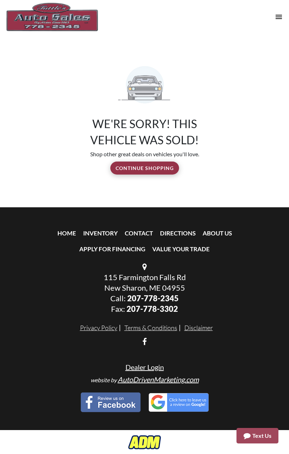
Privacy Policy (98, 328)
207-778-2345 (153, 298)
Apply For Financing (112, 249)
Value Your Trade (181, 249)
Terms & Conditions (150, 328)
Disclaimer (198, 328)
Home (66, 233)
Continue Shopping (145, 168)
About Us (217, 233)
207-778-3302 (152, 309)
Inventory (100, 233)
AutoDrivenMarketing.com (158, 379)
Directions (178, 233)
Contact (139, 233)
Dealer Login (144, 367)
